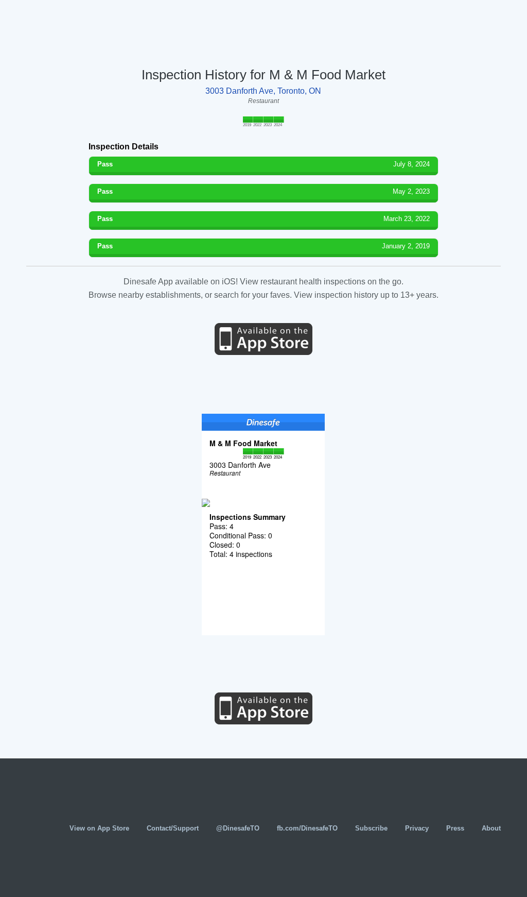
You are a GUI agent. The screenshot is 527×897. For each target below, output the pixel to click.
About (491, 828)
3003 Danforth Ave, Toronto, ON (263, 91)
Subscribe (371, 828)
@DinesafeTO (237, 828)
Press (455, 828)
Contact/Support (173, 828)
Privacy (417, 828)
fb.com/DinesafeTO (307, 828)
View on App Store (99, 828)
